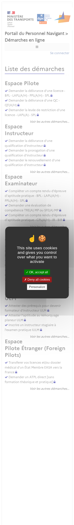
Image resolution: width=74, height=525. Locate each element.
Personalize (37, 287)
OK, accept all (38, 272)
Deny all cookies (38, 279)
